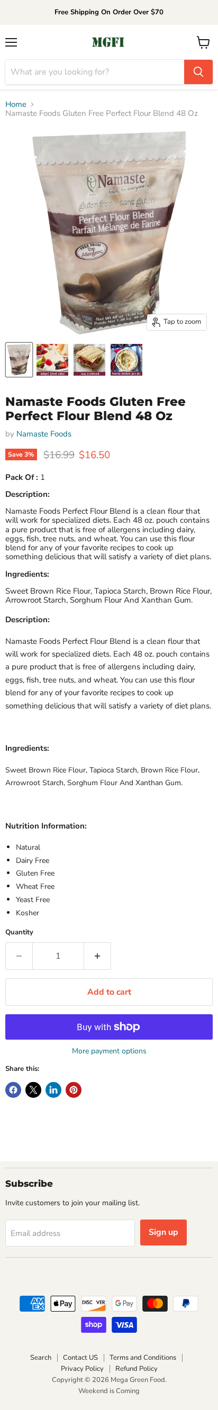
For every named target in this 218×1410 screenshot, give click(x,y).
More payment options (109, 1051)
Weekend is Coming (109, 1391)
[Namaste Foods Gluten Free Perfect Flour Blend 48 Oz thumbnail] (19, 360)
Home (15, 104)
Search (40, 1357)
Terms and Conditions (143, 1357)
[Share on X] (33, 1090)
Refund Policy (136, 1368)
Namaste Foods (43, 434)
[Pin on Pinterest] (73, 1090)
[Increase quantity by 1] (97, 956)
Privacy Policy (82, 1368)
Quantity (19, 932)
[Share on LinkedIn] (53, 1090)
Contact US (80, 1357)
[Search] (198, 72)
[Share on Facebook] (13, 1090)
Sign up (163, 1232)
